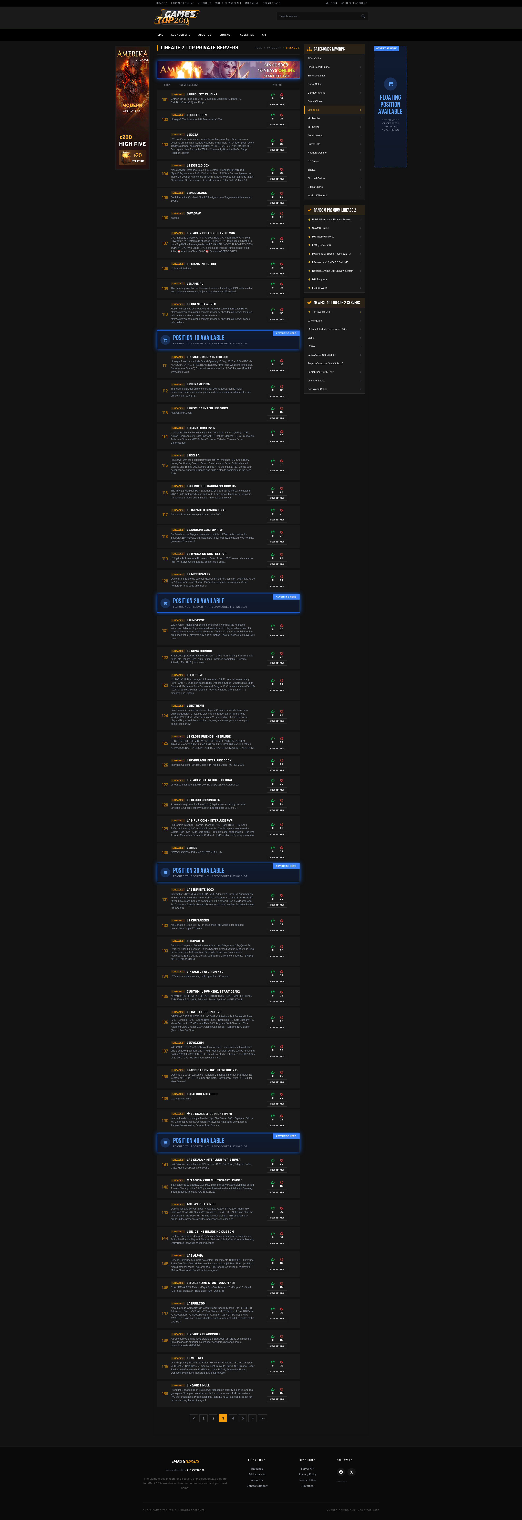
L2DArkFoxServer (201, 428)
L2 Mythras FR (198, 574)
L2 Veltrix (195, 1358)
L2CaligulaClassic (202, 1094)
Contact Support (257, 1485)
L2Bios (192, 847)
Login (331, 3)
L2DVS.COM (195, 1042)
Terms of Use (307, 1480)
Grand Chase (271, 3)
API (264, 35)
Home (159, 35)
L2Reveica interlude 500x (207, 408)
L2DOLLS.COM (197, 115)
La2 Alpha (195, 1255)
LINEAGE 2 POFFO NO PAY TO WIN (211, 233)
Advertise (247, 35)
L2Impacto (195, 941)
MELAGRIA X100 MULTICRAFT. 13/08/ (214, 1180)
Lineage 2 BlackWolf (203, 1334)
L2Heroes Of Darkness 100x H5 (211, 486)
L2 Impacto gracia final (206, 510)
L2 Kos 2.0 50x (198, 165)
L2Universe (196, 620)
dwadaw (194, 213)
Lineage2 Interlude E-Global (210, 780)
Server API (307, 1468)
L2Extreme (195, 705)
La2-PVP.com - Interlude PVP (210, 820)
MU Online (252, 3)
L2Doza (192, 134)
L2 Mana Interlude (202, 264)
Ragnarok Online (182, 3)
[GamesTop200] (177, 17)
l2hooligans (197, 192)
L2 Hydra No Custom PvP (207, 553)
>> (262, 1418)
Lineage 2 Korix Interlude (207, 357)
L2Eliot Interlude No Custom (210, 1231)
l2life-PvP (195, 675)
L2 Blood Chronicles (203, 800)
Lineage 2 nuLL (198, 1385)
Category (274, 48)
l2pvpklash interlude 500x (209, 760)
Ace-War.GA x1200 (201, 1204)
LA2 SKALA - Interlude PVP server (214, 1159)
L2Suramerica (198, 384)
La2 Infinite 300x (200, 889)
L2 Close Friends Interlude (209, 736)
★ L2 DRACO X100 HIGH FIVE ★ (209, 1113)
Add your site (180, 35)
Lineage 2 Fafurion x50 (205, 971)
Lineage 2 (161, 3)
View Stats (342, 1481)
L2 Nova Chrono (199, 651)
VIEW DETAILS (277, 104)
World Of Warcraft (228, 3)
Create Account (354, 3)
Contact (226, 35)
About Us (257, 1480)
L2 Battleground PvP (204, 1012)
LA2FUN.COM (196, 1303)
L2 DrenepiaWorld (201, 304)
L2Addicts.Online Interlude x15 (212, 1070)
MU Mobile (204, 3)
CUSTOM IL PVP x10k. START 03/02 (213, 991)
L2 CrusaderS (198, 920)
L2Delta (193, 455)
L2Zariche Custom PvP (205, 529)
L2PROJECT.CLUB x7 (202, 94)
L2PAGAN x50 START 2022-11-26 (211, 1282)
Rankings (257, 1468)
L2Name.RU (195, 283)
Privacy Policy (307, 1474)
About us (204, 35)
